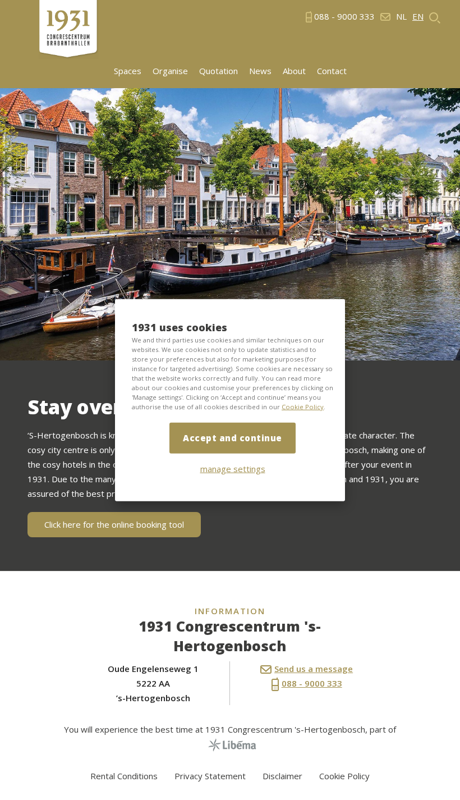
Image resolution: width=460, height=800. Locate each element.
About (294, 71)
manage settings (232, 468)
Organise (170, 71)
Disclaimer (282, 775)
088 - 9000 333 (312, 683)
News (260, 71)
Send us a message (313, 668)
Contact (332, 71)
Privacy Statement (210, 775)
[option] (230, 224)
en (418, 16)
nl (401, 16)
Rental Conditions (124, 775)
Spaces (127, 71)
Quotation (218, 71)
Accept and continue (232, 438)
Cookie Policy (303, 407)
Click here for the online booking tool (114, 524)
